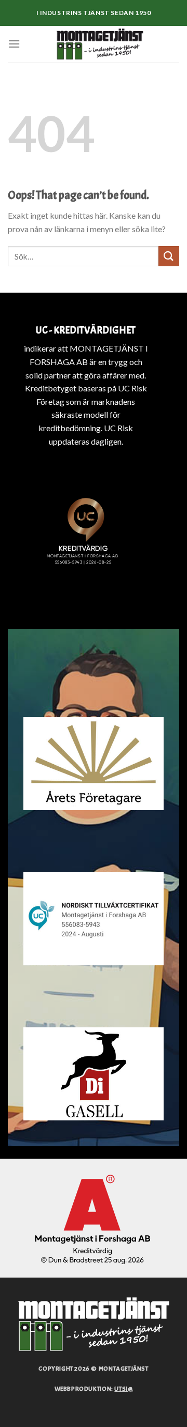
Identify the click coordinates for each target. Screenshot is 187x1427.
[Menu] (14, 43)
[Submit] (168, 256)
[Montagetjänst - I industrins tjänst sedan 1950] (99, 44)
